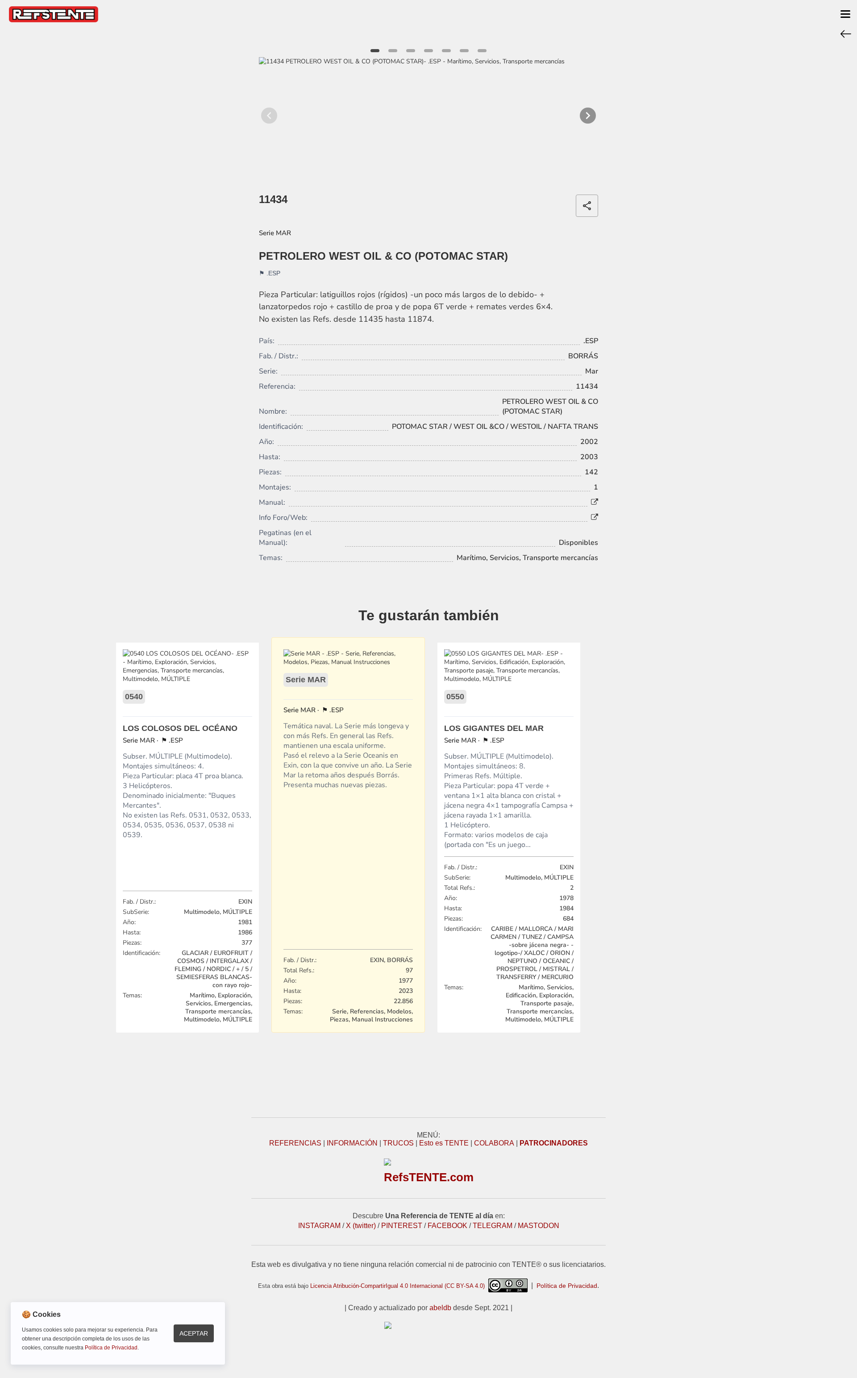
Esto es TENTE (444, 1143)
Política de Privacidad (567, 1285)
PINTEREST (401, 1225)
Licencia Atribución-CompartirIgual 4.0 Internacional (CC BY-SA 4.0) (399, 1286)
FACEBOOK (447, 1225)
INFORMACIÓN (352, 1143)
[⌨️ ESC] (846, 33)
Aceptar (193, 1333)
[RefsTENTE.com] (428, 1325)
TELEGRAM (492, 1225)
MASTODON (538, 1225)
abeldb (440, 1308)
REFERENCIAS (295, 1143)
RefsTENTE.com (429, 1177)
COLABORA (494, 1143)
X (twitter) (361, 1225)
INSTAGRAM (319, 1225)
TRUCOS (398, 1143)
